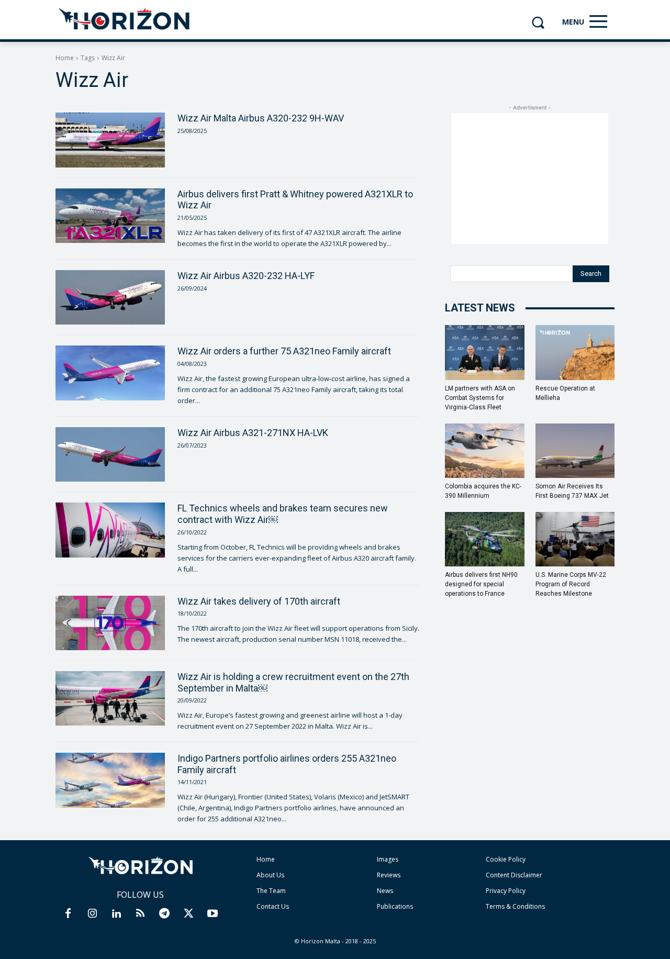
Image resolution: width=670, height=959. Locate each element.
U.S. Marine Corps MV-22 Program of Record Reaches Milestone (570, 584)
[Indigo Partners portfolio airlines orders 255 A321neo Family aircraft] (110, 780)
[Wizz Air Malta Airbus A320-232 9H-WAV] (110, 140)
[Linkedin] (116, 914)
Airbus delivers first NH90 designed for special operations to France (481, 584)
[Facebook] (68, 914)
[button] (538, 22)
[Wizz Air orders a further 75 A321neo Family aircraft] (110, 372)
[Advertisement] (529, 178)
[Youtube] (212, 914)
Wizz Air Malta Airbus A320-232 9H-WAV (260, 118)
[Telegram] (164, 914)
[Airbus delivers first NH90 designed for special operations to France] (484, 539)
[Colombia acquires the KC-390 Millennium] (484, 450)
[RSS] (140, 914)
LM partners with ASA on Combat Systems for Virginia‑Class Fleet (480, 398)
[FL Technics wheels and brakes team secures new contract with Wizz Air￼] (110, 530)
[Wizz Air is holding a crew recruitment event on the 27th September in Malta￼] (110, 698)
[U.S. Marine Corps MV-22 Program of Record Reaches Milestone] (575, 539)
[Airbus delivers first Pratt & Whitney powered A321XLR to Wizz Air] (110, 215)
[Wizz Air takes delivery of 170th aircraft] (110, 623)
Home (64, 57)
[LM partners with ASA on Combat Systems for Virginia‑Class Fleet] (484, 352)
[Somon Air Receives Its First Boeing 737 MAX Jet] (575, 450)
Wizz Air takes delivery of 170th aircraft (258, 601)
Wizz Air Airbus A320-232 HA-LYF (246, 275)
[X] (188, 914)
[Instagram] (92, 914)
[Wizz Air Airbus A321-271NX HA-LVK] (110, 454)
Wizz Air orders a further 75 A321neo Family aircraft (284, 350)
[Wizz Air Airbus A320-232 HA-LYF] (110, 297)
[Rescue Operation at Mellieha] (575, 352)
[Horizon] (124, 19)
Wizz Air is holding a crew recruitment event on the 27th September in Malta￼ (293, 682)
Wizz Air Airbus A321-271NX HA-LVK (252, 432)
